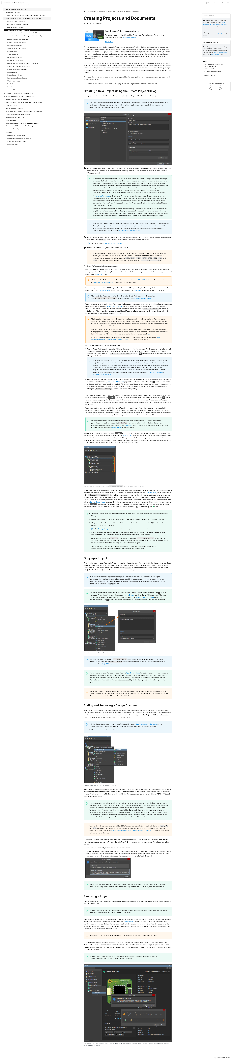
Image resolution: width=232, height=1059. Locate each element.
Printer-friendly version (223, 1057)
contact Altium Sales (218, 34)
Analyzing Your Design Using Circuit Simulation (20, 96)
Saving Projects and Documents (17, 48)
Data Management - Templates (146, 724)
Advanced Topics (12, 90)
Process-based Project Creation (130, 230)
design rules (137, 290)
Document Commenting (14, 57)
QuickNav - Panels (13, 87)
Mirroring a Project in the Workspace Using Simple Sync (26, 36)
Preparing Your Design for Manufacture (18, 114)
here (148, 334)
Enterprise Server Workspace (103, 282)
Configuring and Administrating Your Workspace (20, 126)
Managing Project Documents (16, 42)
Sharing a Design (103, 529)
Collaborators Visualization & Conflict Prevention (22, 63)
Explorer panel (128, 921)
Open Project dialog (133, 673)
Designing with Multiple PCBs (15, 117)
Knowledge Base (12, 144)
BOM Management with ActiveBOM (17, 99)
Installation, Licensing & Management (17, 129)
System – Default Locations (114, 382)
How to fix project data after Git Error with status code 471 (131, 830)
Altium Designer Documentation (96, 11)
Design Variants (12, 72)
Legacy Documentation (220, 52)
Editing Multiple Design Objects (17, 78)
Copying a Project (209, 68)
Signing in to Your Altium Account (17, 24)
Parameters (128, 425)
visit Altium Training (129, 37)
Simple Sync (99, 274)
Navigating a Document (14, 45)
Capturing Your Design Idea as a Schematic (19, 93)
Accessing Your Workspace (15, 27)
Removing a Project (209, 75)
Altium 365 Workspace (145, 280)
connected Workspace (102, 196)
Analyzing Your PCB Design (14, 108)
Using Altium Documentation (16, 136)
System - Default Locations (144, 597)
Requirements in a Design (15, 60)
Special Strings (117, 427)
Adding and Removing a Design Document (212, 72)
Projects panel (127, 435)
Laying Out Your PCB (12, 105)
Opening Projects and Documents (17, 40)
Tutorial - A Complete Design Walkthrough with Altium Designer (25, 15)
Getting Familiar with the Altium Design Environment (123, 11)
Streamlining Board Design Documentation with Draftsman (24, 111)
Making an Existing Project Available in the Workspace (25, 33)
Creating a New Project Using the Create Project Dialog (213, 65)
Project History (107, 664)
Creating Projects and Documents (18, 30)
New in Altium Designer (13, 12)
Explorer (132, 595)
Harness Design (11, 120)
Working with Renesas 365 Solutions (18, 66)
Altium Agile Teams (213, 24)
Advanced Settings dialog (142, 298)
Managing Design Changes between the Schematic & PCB (24, 102)
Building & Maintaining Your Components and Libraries (22, 123)
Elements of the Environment (16, 21)
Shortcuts (10, 84)
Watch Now (109, 42)
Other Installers (215, 54)
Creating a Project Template (112, 243)
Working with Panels (13, 81)
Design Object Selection (14, 75)
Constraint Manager (103, 290)
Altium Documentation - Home (16, 141)
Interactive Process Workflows (17, 69)
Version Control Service (114, 306)
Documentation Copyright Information (19, 139)
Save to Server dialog (97, 502)
